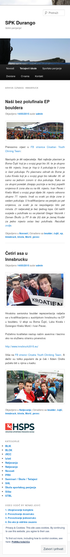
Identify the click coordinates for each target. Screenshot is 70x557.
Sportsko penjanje (52, 68)
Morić (28, 237)
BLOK (8, 450)
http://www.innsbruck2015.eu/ (21, 346)
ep (61, 233)
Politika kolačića (21, 541)
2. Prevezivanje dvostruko (19, 514)
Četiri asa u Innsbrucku (16, 256)
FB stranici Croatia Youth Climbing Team (38, 355)
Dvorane (10, 76)
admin (39, 113)
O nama (25, 76)
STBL (8, 496)
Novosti (10, 68)
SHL (7, 483)
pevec (36, 237)
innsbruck (10, 237)
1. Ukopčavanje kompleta (19, 510)
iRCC (8, 454)
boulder (48, 233)
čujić (56, 233)
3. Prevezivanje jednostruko (20, 518)
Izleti (8, 458)
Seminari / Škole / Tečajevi (21, 479)
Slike (8, 491)
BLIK (8, 446)
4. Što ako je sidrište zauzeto (21, 522)
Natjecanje (11, 467)
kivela (21, 237)
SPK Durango (20, 22)
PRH (7, 475)
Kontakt (39, 76)
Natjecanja (25, 410)
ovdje (8, 225)
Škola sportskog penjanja (20, 487)
